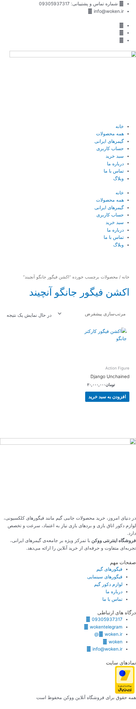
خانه (120, 126)
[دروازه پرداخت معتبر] (125, 679)
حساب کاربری (110, 148)
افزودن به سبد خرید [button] (107, 396)
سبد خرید (115, 156)
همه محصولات (110, 133)
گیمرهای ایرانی (109, 141)
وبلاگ (118, 178)
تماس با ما (114, 171)
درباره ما (115, 163)
